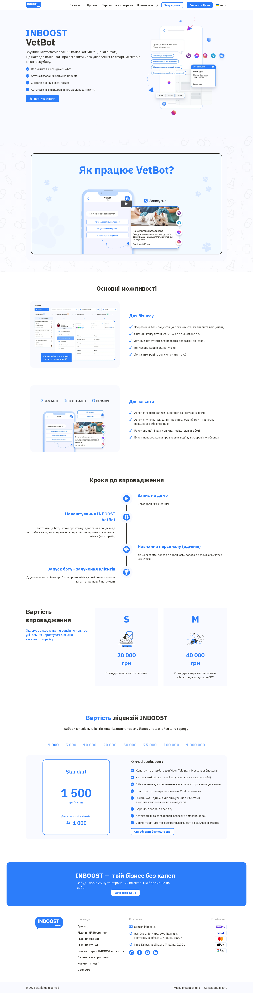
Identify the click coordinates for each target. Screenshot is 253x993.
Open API (83, 969)
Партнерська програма (117, 5)
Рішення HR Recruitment (93, 932)
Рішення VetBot (87, 945)
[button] (172, 5)
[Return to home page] (33, 5)
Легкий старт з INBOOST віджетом (100, 951)
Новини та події (147, 5)
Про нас (92, 5)
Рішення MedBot (88, 938)
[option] (219, 5)
